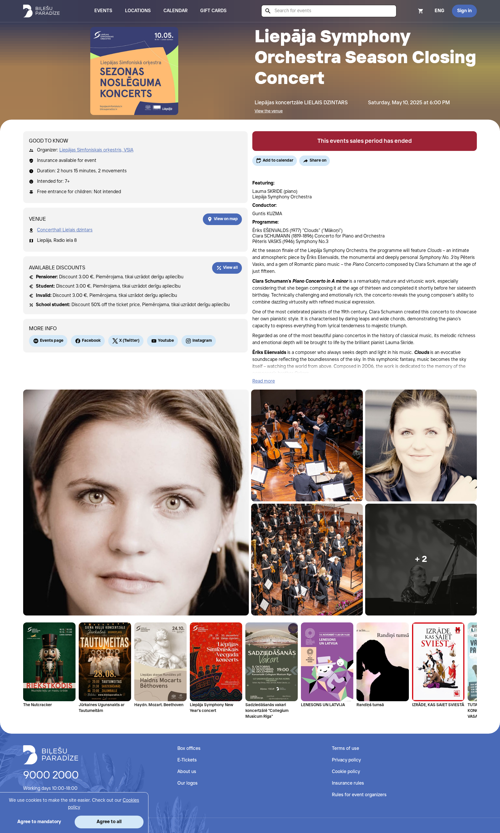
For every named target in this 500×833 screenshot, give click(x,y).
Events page (51, 341)
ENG (439, 11)
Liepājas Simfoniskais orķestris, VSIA (96, 150)
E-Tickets (187, 760)
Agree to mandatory (39, 822)
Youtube (166, 341)
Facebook (91, 341)
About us (186, 772)
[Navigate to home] (50, 754)
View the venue (269, 111)
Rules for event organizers (359, 795)
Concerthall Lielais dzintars (65, 230)
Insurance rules (348, 783)
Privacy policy (346, 760)
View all (230, 268)
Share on (318, 160)
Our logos (187, 783)
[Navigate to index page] (41, 11)
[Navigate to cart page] (413, 11)
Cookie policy (346, 772)
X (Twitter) (129, 341)
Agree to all (109, 822)
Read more (263, 381)
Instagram (202, 341)
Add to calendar (278, 160)
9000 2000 (51, 775)
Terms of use (345, 748)
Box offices (189, 748)
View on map (226, 219)
